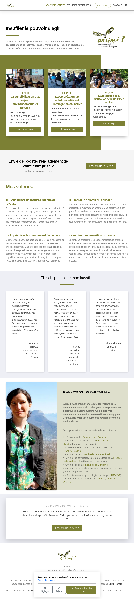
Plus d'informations (46, 580)
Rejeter (59, 591)
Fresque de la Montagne (95, 465)
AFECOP (115, 475)
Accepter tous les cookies (83, 590)
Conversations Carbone (95, 437)
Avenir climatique (73, 451)
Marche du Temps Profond (96, 454)
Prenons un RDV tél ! (101, 166)
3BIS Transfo (115, 584)
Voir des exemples (25, 129)
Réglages (45, 591)
